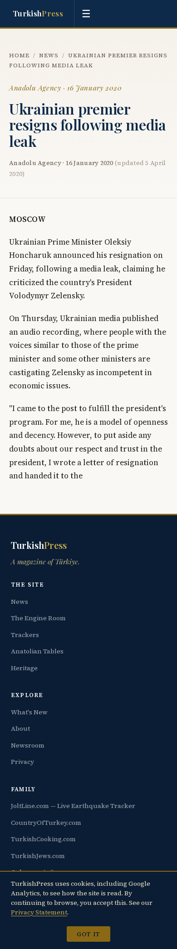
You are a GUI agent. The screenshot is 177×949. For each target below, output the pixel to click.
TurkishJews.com (38, 855)
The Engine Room (38, 618)
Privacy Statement (39, 912)
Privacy (22, 761)
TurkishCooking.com (43, 839)
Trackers (25, 634)
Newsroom (27, 745)
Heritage (24, 668)
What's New (29, 712)
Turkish (38, 13)
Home (19, 55)
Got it (88, 934)
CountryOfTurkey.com (46, 822)
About (20, 728)
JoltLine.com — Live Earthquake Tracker (73, 805)
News (49, 55)
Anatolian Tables (37, 651)
